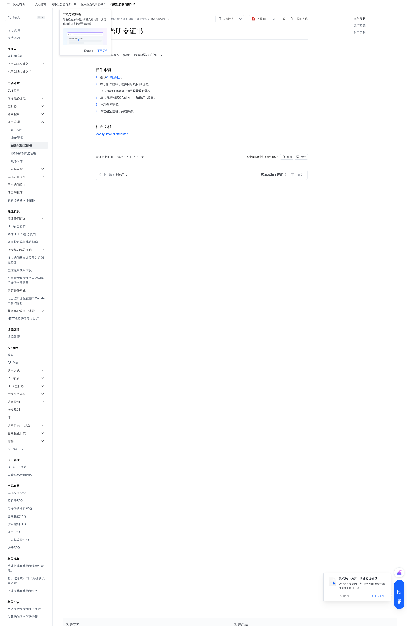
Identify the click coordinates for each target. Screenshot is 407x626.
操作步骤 (360, 25)
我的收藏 (302, 18)
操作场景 (360, 18)
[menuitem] (26, 30)
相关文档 (360, 32)
